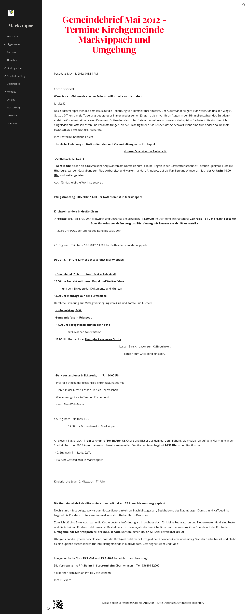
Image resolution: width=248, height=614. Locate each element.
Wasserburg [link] (14, 107)
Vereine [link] (11, 99)
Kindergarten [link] (14, 68)
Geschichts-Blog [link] (16, 76)
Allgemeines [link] (13, 44)
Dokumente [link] (13, 83)
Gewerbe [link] (12, 115)
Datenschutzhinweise (177, 603)
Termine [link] (11, 52)
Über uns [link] (12, 123)
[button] (244, 5)
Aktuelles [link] (12, 60)
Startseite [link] (12, 36)
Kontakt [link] (11, 91)
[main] (114, 34)
